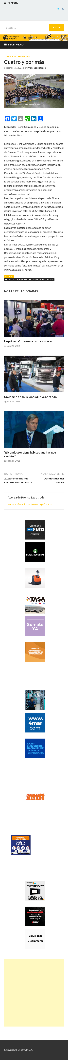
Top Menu (12, 3)
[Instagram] (63, 8)
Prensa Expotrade (36, 67)
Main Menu (16, 44)
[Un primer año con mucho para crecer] (34, 319)
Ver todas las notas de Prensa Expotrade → (30, 504)
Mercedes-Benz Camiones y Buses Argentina (29, 279)
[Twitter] (58, 8)
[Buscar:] (34, 27)
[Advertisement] (34, 993)
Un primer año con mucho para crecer (28, 341)
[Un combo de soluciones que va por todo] (34, 375)
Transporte (24, 56)
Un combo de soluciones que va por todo (30, 397)
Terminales (10, 56)
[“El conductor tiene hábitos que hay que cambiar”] (34, 431)
